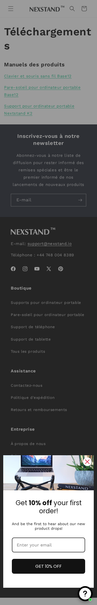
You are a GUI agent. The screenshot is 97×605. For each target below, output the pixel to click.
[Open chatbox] (85, 593)
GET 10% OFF (48, 566)
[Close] (87, 461)
